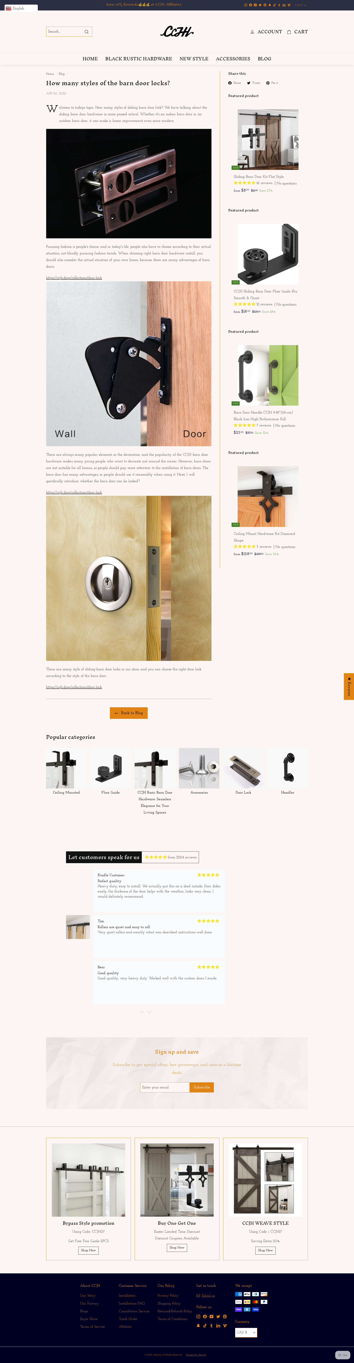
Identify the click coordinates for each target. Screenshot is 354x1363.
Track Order (128, 1319)
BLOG (265, 59)
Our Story (88, 1295)
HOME (90, 59)
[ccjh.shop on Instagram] (198, 1316)
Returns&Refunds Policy (175, 1311)
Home (50, 73)
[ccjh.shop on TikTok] (205, 1325)
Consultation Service (134, 1311)
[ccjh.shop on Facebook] (205, 1316)
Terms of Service (92, 1327)
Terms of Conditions (172, 1319)
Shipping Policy (169, 1303)
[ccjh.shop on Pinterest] (225, 1316)
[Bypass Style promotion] (88, 1180)
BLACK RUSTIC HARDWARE (138, 59)
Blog (62, 73)
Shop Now (88, 1250)
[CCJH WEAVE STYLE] (265, 1180)
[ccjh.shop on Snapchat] (198, 1325)
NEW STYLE (194, 59)
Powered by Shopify (196, 1355)
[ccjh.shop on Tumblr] (212, 1325)
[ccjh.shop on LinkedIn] (218, 1325)
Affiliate (125, 1327)
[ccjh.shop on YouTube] (212, 1316)
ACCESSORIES (233, 59)
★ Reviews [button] (349, 686)
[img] (156, 857)
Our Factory (89, 1303)
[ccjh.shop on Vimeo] (225, 1325)
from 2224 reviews (182, 857)
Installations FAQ (132, 1303)
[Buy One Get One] (177, 1180)
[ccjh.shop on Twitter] (218, 1316)
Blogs (84, 1311)
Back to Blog (131, 713)
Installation (127, 1295)
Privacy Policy (168, 1295)
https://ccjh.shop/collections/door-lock (74, 278)
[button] (245, 183)
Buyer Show (89, 1319)
